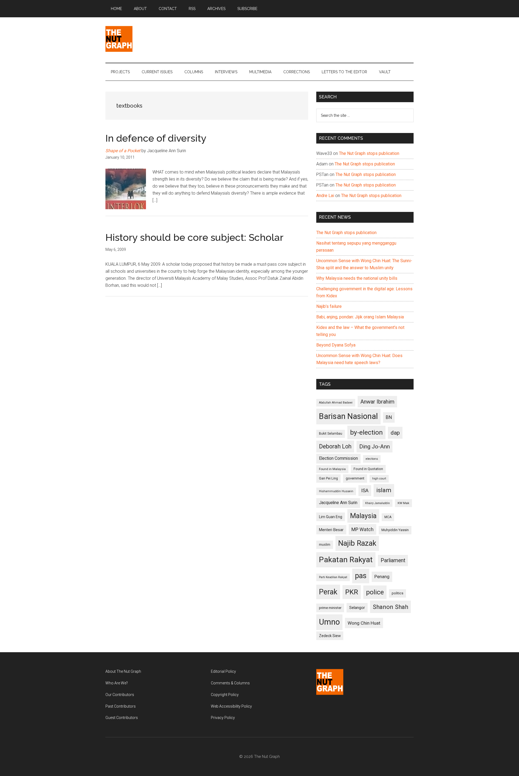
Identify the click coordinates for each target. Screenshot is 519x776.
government (355, 478)
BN (389, 417)
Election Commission (338, 458)
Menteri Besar (331, 529)
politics (397, 593)
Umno (329, 622)
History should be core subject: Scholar (194, 237)
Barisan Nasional (348, 416)
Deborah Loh (335, 446)
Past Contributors (120, 706)
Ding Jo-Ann (374, 446)
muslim (324, 544)
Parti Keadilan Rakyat (333, 577)
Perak (328, 592)
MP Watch (362, 529)
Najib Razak (357, 543)
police (375, 592)
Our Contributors (119, 694)
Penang (382, 576)
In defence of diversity (156, 138)
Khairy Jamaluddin (377, 503)
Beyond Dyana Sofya (335, 345)
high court (379, 478)
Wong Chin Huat (364, 623)
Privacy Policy (223, 717)
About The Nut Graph (123, 671)
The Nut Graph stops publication (369, 153)
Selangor (357, 607)
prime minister (330, 608)
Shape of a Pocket (122, 150)
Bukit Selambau (330, 433)
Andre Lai (325, 195)
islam (383, 490)
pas (361, 575)
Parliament (393, 560)
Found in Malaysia (332, 469)
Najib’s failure (329, 306)
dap (395, 432)
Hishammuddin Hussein (336, 491)
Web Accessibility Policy (231, 706)
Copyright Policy (225, 694)
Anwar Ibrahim (377, 401)
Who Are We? (116, 683)
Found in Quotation (368, 469)
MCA (387, 517)
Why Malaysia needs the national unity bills (356, 278)
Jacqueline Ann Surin (338, 502)
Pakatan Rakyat (346, 559)
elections (372, 459)
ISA (364, 490)
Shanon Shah (390, 606)
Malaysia (363, 516)
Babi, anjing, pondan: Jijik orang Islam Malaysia (360, 316)
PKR (351, 592)
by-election (366, 432)
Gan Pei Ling (328, 478)
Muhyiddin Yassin (395, 530)
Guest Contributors (121, 717)
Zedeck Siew (330, 636)
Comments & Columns (230, 683)
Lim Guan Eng (330, 517)
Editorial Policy (223, 671)
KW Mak (403, 503)
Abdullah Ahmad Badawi (335, 402)
